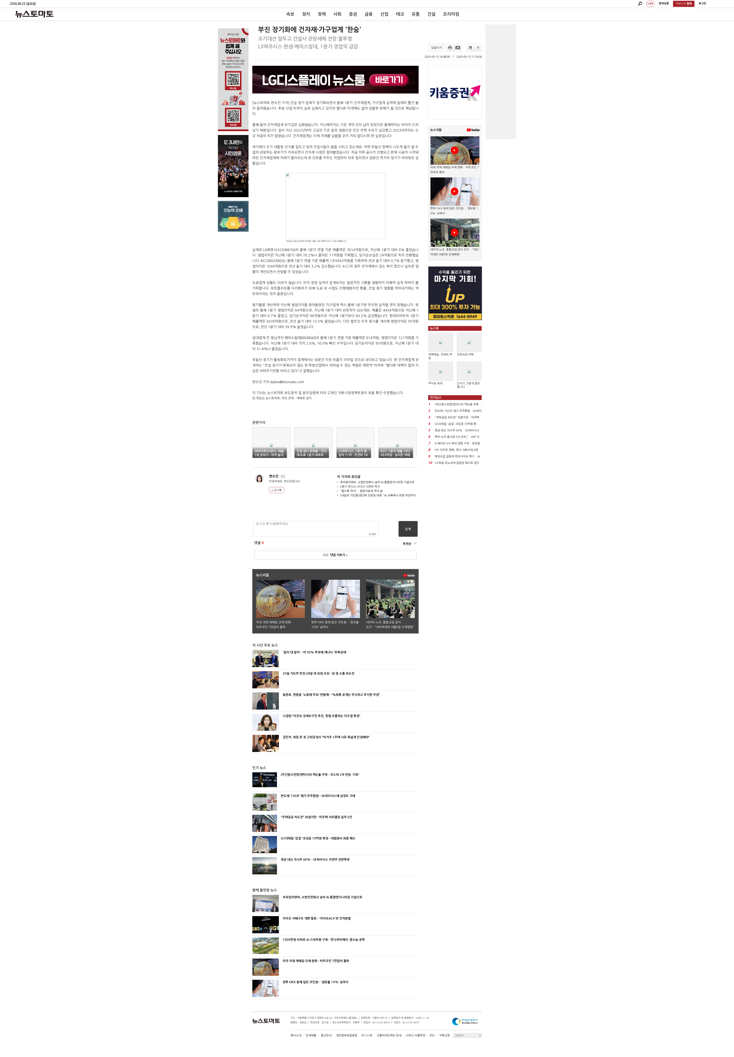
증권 (353, 14)
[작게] (478, 47)
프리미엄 (451, 14)
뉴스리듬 (436, 129)
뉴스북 (277, 490)
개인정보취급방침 (346, 1035)
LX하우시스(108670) (279, 250)
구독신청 (444, 1035)
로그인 (702, 3)
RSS (432, 1035)
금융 (369, 14)
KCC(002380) (272, 261)
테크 (400, 14)
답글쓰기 (436, 47)
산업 (384, 14)
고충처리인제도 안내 (389, 1035)
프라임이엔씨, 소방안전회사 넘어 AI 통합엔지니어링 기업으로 (377, 482)
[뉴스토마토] (34, 14)
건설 (431, 14)
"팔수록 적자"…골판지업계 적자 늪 (361, 490)
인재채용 (311, 1035)
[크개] (470, 47)
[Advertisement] (501, 81)
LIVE (650, 3)
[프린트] (450, 47)
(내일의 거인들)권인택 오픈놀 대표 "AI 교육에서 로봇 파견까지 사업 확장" (384, 495)
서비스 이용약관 (415, 1035)
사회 (337, 14)
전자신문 (664, 3)
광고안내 (326, 1035)
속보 (290, 14)
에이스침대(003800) (300, 338)
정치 (306, 14)
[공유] (458, 47)
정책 (322, 14)
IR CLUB (367, 1035)
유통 (416, 14)
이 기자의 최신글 (349, 476)
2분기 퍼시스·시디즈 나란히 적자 (360, 486)
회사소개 (296, 1035)
